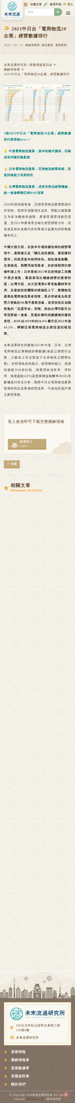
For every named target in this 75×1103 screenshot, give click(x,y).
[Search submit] (58, 12)
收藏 (14, 463)
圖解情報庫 (32, 45)
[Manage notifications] (66, 1094)
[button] (68, 13)
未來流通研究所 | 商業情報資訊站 (28, 64)
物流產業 (47, 45)
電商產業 (61, 45)
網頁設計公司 (35, 1099)
